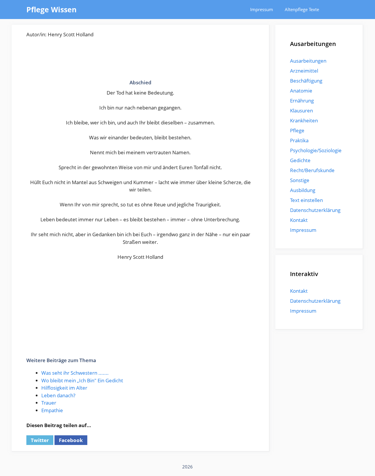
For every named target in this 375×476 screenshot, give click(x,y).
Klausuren (301, 110)
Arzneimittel (304, 70)
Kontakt (299, 220)
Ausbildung (302, 190)
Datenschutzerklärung (315, 210)
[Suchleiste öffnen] (340, 9)
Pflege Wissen (51, 9)
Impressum (261, 9)
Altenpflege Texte (302, 9)
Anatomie (301, 90)
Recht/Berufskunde (312, 170)
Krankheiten (304, 120)
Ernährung (302, 100)
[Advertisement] (140, 61)
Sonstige (299, 180)
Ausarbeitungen (308, 60)
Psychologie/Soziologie (316, 150)
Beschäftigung (306, 80)
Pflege (297, 130)
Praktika (299, 140)
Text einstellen (306, 200)
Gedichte (300, 160)
